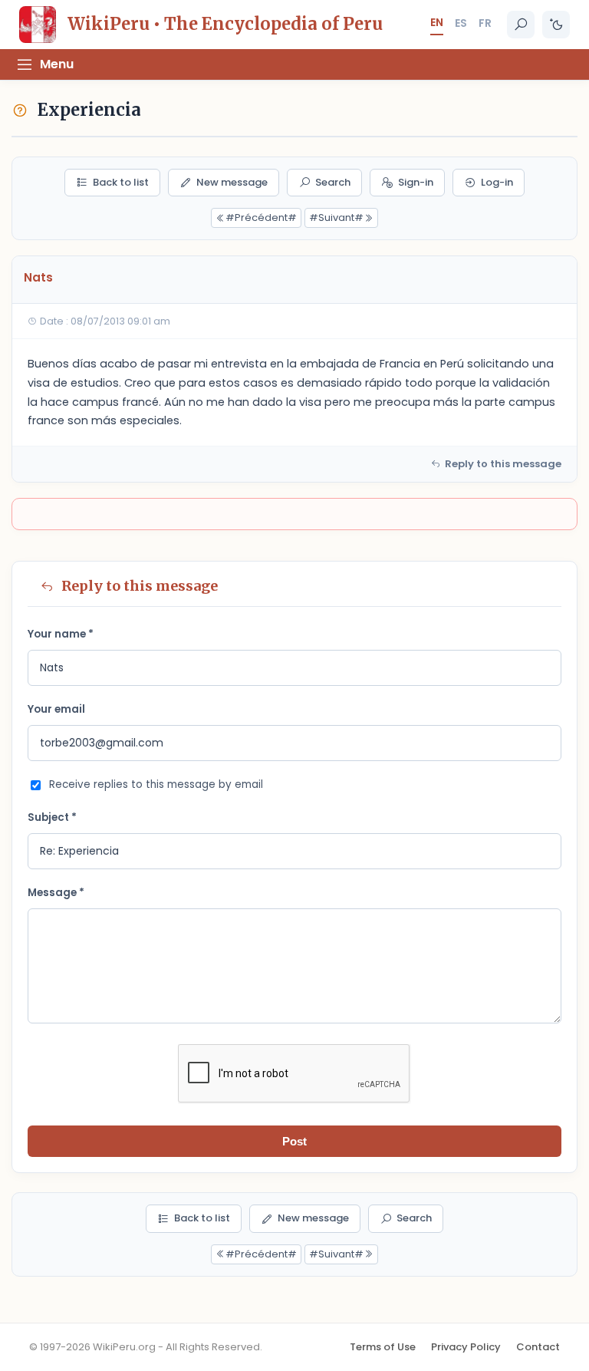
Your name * (61, 634)
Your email (56, 709)
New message (232, 182)
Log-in (497, 182)
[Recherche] (521, 24)
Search (332, 182)
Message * (56, 892)
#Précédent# (261, 217)
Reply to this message (503, 463)
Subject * (52, 817)
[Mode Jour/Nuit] (556, 24)
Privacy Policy (466, 1347)
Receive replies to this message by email (156, 784)
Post (294, 1141)
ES (461, 23)
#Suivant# (336, 217)
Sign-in (415, 182)
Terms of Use (383, 1347)
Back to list (121, 182)
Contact (538, 1347)
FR (485, 23)
